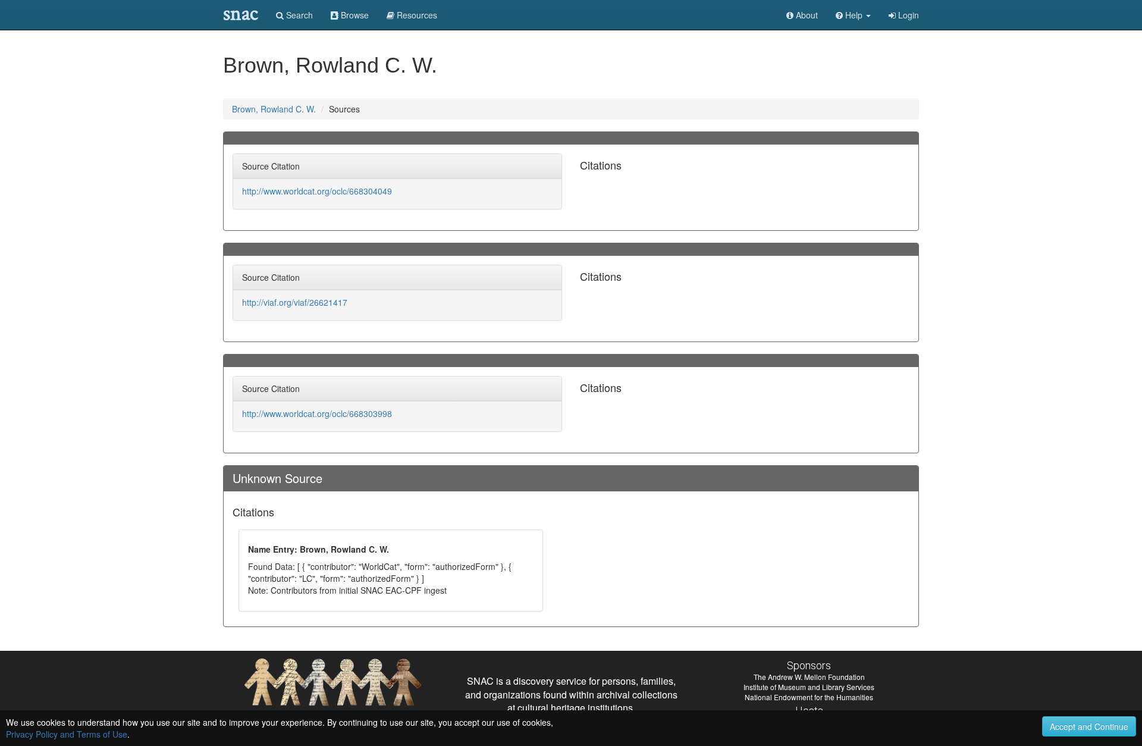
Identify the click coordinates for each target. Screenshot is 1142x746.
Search (298, 15)
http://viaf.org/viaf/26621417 (294, 302)
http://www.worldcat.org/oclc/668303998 (317, 413)
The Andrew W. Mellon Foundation (809, 677)
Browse (353, 15)
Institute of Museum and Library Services (808, 687)
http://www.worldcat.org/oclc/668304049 (317, 191)
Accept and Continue (1089, 726)
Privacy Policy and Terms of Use (66, 734)
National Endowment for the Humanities (809, 697)
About (805, 15)
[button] (853, 15)
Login (907, 15)
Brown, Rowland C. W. (274, 109)
